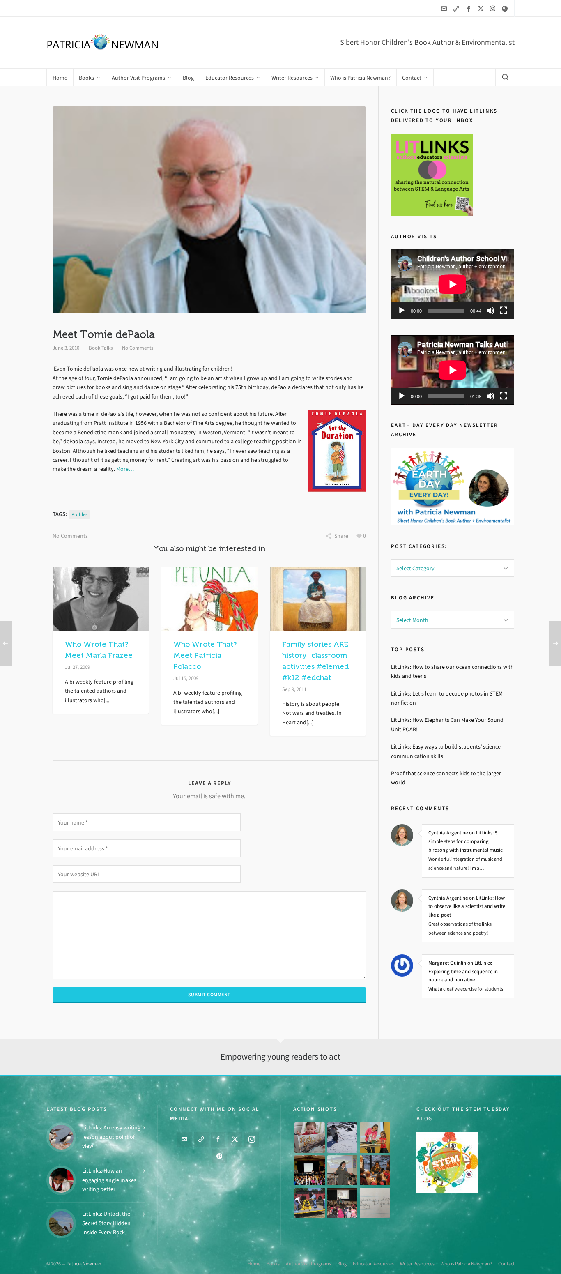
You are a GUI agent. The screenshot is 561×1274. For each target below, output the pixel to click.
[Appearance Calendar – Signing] (375, 1170)
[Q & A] (342, 1170)
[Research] (309, 1203)
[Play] (402, 310)
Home (254, 1263)
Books (273, 1263)
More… (125, 469)
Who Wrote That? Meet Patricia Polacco (205, 655)
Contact (506, 1263)
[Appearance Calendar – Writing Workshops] (375, 1203)
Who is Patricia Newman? (466, 1263)
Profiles (79, 514)
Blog (342, 1263)
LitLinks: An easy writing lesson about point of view (111, 1137)
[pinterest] (506, 8)
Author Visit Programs (308, 1263)
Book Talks (101, 347)
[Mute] (490, 310)
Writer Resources (417, 1263)
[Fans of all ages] (309, 1137)
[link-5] (457, 8)
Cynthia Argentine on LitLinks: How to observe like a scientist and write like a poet (466, 906)
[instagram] (494, 8)
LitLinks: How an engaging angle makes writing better (109, 1180)
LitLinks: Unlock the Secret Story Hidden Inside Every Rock (106, 1223)
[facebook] (470, 8)
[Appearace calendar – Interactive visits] (342, 1203)
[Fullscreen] (503, 310)
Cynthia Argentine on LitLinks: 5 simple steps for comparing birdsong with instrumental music (465, 841)
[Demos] (375, 1137)
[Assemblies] (309, 1170)
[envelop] (445, 8)
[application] (452, 284)
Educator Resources (373, 1263)
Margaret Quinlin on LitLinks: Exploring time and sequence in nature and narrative (463, 971)
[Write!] (342, 1137)
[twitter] (482, 8)
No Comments (137, 347)
